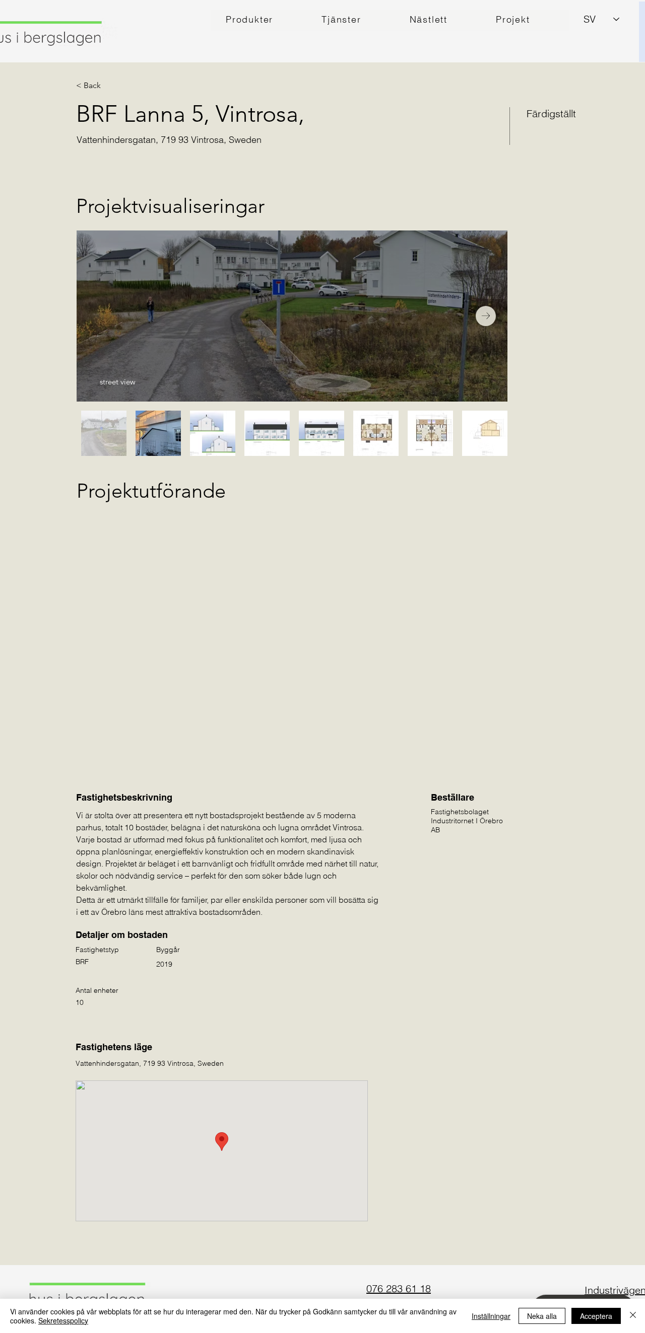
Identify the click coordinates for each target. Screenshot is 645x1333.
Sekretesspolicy (63, 1320)
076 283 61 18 (398, 1288)
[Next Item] (486, 316)
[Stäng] (633, 1316)
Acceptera (596, 1316)
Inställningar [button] (491, 1316)
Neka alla (542, 1316)
